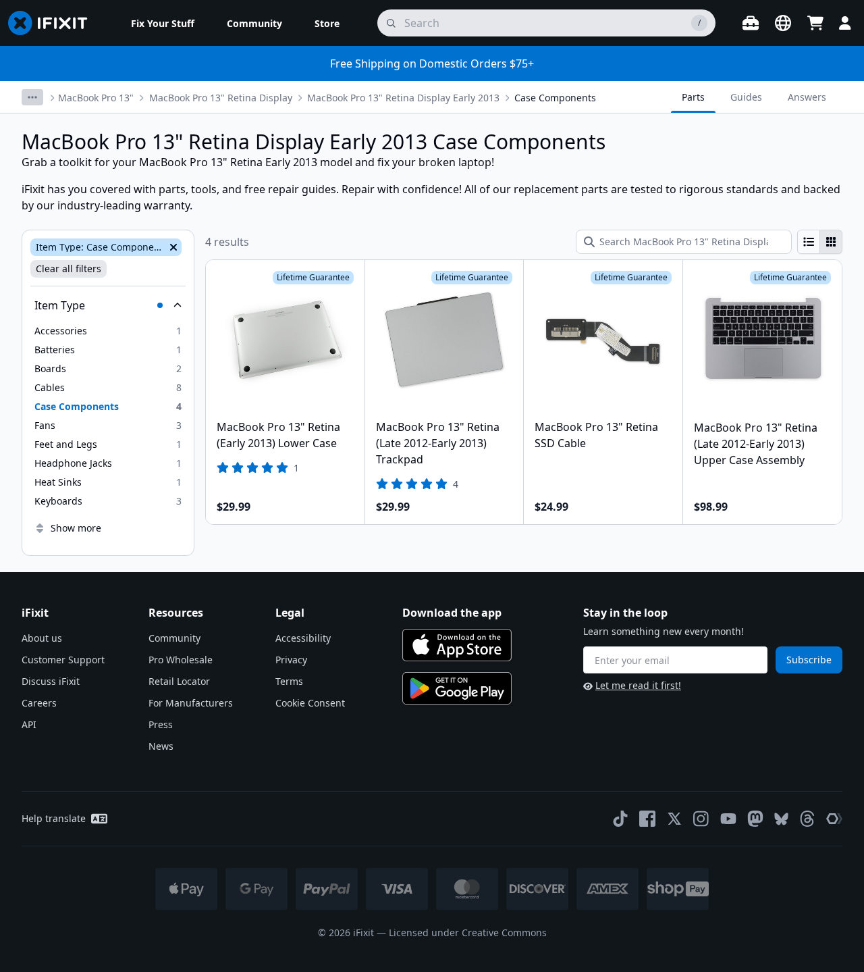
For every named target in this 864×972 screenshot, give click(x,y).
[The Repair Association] (834, 819)
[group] (819, 242)
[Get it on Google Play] (457, 688)
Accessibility (303, 638)
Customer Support (63, 659)
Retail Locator (179, 681)
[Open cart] (815, 22)
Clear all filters (68, 268)
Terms (289, 681)
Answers (807, 97)
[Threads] (807, 819)
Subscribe (809, 659)
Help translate (54, 818)
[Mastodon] (755, 819)
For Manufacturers (190, 702)
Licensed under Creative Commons (468, 932)
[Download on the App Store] (457, 645)
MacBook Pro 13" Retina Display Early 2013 (403, 97)
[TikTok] (620, 819)
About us (42, 638)
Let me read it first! (638, 685)
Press (160, 724)
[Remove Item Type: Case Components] (172, 247)
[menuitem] (163, 23)
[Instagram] (701, 819)
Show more (76, 527)
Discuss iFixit (51, 681)
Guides (746, 97)
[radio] (808, 242)
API (29, 724)
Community (174, 638)
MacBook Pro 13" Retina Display (220, 97)
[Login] (845, 23)
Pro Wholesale (180, 659)
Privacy (291, 659)
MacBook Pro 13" (96, 97)
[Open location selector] (783, 22)
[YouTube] (728, 819)
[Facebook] (647, 819)
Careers (39, 702)
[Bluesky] (781, 819)
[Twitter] (674, 819)
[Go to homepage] (53, 23)
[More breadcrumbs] (32, 97)
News (160, 746)
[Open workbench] (750, 22)
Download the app (452, 612)
